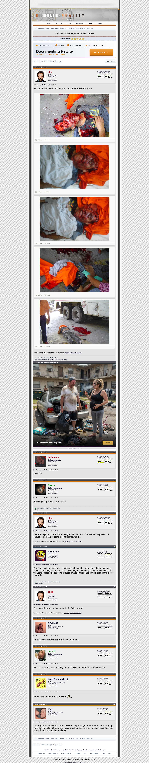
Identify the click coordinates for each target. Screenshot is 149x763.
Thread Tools (109, 61)
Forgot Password (53, 753)
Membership (80, 24)
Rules (91, 24)
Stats (100, 24)
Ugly (50, 709)
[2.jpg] (74, 166)
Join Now (99, 52)
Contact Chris (41, 753)
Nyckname (53, 552)
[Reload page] (35, 28)
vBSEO (83, 762)
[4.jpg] (74, 270)
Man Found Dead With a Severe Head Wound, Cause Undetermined (62, 749)
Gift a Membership (93, 753)
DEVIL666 (53, 623)
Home (49, 24)
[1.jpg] (74, 115)
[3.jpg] (74, 219)
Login (69, 24)
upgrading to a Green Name (72, 353)
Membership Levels (80, 753)
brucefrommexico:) (58, 679)
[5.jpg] (74, 322)
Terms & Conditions (66, 753)
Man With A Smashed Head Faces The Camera (92, 749)
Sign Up (59, 24)
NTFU (109, 753)
